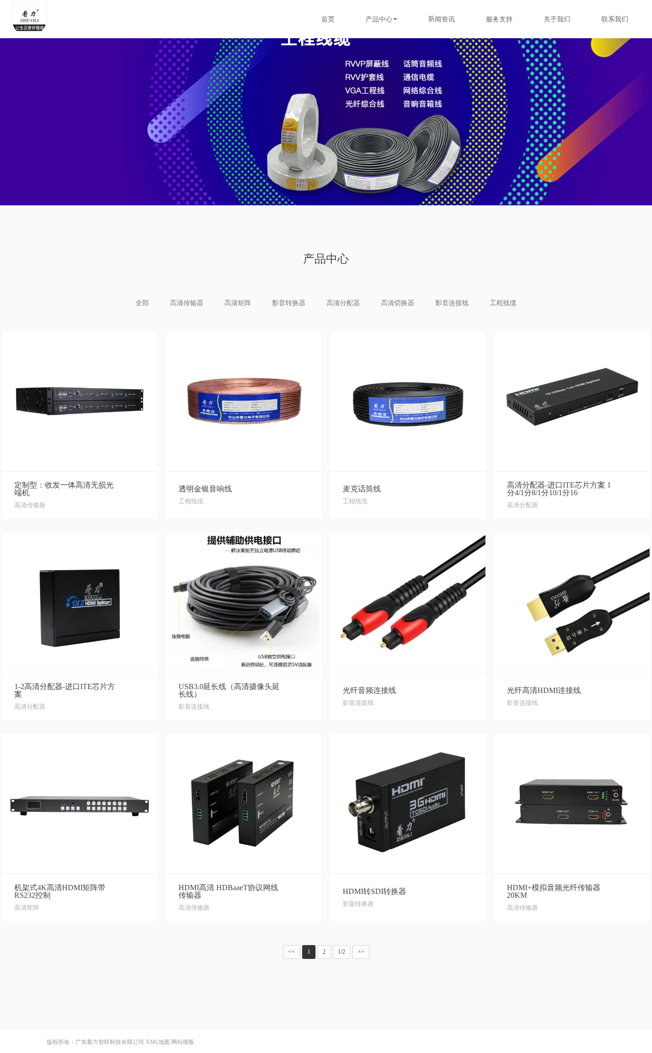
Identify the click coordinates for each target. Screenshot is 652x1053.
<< (291, 951)
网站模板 (182, 1042)
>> (361, 951)
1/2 (341, 951)
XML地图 (158, 1042)
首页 (328, 19)
